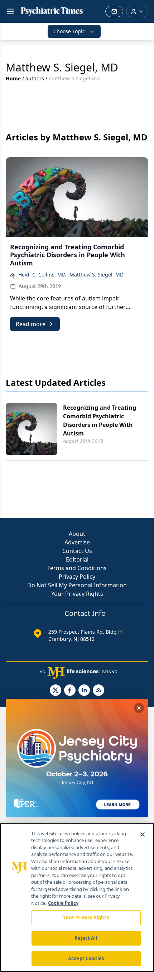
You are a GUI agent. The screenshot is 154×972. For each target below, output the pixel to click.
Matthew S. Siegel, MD (96, 274)
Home (13, 78)
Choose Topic (69, 31)
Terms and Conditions (77, 568)
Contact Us (77, 551)
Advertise (77, 542)
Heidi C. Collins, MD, (42, 274)
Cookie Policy (63, 903)
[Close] (142, 834)
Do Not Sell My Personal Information (77, 585)
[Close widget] (139, 708)
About (77, 534)
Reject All (85, 938)
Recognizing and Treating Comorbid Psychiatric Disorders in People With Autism (99, 420)
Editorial (77, 559)
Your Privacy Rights (77, 594)
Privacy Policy (77, 576)
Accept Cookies (86, 958)
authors (34, 78)
